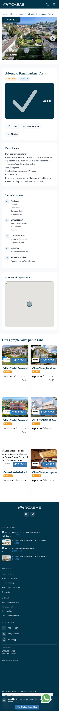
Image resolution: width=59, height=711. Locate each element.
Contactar (6, 592)
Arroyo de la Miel (9, 607)
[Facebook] (26, 514)
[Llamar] (48, 4)
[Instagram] (32, 514)
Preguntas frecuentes (11, 587)
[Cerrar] (42, 707)
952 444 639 (13, 628)
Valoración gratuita (10, 578)
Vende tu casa (8, 574)
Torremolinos (7, 611)
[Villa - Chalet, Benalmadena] (15, 368)
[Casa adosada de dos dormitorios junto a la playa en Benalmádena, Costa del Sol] (15, 472)
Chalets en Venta (17, 14)
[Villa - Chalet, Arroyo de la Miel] (44, 472)
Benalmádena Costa (10, 602)
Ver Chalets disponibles (27, 707)
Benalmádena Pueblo (11, 615)
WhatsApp (12, 639)
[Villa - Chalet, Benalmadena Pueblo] (44, 368)
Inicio (4, 14)
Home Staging (8, 583)
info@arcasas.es (14, 634)
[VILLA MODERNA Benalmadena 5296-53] (44, 420)
